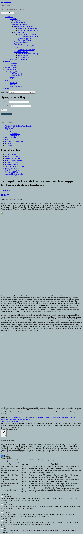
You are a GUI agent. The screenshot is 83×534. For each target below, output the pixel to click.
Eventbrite (13, 65)
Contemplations (15, 134)
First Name (4, 102)
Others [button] (3, 526)
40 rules (12, 132)
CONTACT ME (6, 114)
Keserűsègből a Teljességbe (27, 28)
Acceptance (18, 44)
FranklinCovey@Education (14, 162)
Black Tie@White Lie (12, 156)
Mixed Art (13, 83)
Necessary (6, 456)
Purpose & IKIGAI (24, 57)
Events (7, 61)
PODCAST (9, 143)
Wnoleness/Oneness (21, 52)
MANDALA (9, 128)
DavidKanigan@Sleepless (14, 160)
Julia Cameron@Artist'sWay (15, 166)
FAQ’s (7, 88)
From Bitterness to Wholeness (24, 26)
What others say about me (18, 59)
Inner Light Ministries (12, 164)
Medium (12, 79)
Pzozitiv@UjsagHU (12, 168)
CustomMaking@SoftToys (14, 158)
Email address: (6, 106)
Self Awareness (19, 32)
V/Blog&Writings (11, 71)
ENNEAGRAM (11, 138)
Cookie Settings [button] (6, 429)
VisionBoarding (23, 55)
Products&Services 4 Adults (19, 24)
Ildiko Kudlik (5, 5)
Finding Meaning (15, 136)
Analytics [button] (4, 510)
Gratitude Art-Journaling (26, 50)
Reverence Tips (43, 417)
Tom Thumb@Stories (12, 176)
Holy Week (7, 195)
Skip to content (6, 2)
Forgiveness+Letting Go (22, 42)
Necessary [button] (4, 454)
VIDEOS (8, 145)
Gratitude (17, 48)
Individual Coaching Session (28, 30)
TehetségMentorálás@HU (14, 174)
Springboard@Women (13, 172)
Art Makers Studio (11, 154)
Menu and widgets (7, 13)
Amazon (12, 77)
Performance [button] (5, 502)
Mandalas (13, 85)
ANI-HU (8, 130)
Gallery (7, 81)
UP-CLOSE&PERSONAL (14, 141)
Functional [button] (4, 494)
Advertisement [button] (6, 518)
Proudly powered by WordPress (12, 421)
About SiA (9, 17)
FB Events (13, 63)
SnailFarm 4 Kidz (11, 69)
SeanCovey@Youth (12, 170)
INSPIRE (8, 139)
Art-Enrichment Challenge (31, 36)
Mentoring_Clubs (11, 67)
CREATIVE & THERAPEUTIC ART (18, 126)
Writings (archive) (16, 75)
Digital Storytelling (24, 38)
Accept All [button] (16, 429)
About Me (13, 19)
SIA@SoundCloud (16, 73)
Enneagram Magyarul (25, 40)
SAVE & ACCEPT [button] (7, 532)
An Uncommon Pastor (17, 23)
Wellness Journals (16, 87)
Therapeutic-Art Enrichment (27, 34)
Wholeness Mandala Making (28, 54)
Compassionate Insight (26, 46)
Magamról (17, 21)
